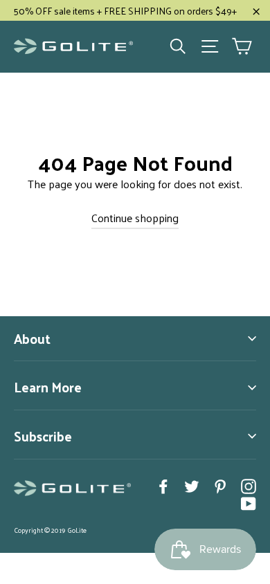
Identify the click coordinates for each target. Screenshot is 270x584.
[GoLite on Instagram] (248, 485)
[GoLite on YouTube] (248, 502)
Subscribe (43, 436)
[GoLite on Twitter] (191, 485)
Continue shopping (135, 218)
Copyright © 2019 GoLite (50, 530)
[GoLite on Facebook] (163, 485)
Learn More (48, 387)
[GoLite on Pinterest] (220, 485)
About (32, 338)
